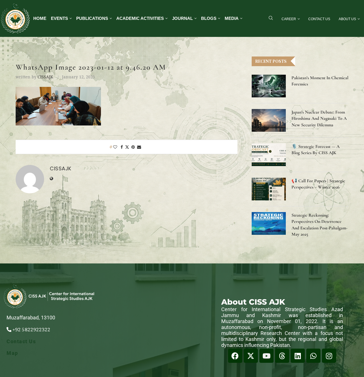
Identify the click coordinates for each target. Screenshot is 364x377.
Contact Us (319, 19)
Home (39, 18)
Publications (92, 18)
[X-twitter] (251, 356)
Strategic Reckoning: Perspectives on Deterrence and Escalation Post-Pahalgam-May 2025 (319, 224)
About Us (347, 19)
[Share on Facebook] (122, 147)
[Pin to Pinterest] (133, 147)
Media (232, 18)
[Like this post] (115, 147)
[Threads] (282, 356)
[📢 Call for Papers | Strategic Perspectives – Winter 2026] (269, 189)
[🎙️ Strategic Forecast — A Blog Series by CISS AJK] (269, 154)
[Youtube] (266, 356)
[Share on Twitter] (127, 147)
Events (59, 18)
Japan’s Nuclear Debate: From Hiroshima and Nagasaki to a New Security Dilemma (319, 118)
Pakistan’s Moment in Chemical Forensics (319, 81)
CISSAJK (45, 76)
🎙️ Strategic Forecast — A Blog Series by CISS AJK (315, 150)
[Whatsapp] (313, 356)
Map (12, 353)
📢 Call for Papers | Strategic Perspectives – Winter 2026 (318, 184)
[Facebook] (235, 356)
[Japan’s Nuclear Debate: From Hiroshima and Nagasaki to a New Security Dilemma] (269, 120)
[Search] (271, 18)
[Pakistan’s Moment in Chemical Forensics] (269, 86)
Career (289, 19)
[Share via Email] (139, 147)
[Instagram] (329, 356)
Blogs (208, 18)
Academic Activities (140, 18)
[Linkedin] (298, 356)
